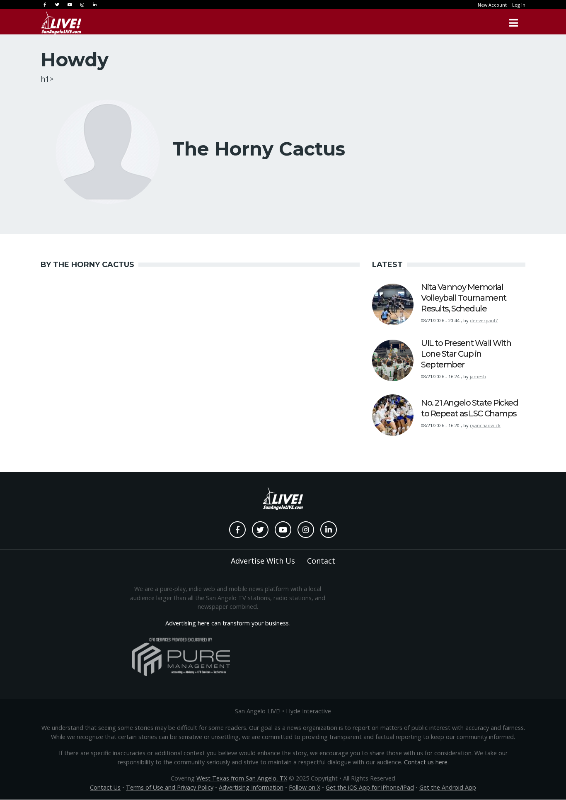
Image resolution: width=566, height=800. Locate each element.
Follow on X (304, 787)
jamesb (478, 376)
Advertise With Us (263, 561)
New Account (492, 5)
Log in (518, 5)
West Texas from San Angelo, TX (241, 778)
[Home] (61, 22)
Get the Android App (447, 787)
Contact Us (105, 787)
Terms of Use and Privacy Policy (169, 787)
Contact (321, 561)
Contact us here (425, 762)
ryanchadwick (485, 425)
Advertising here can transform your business (227, 623)
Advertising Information (251, 787)
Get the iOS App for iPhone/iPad (370, 787)
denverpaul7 (484, 320)
